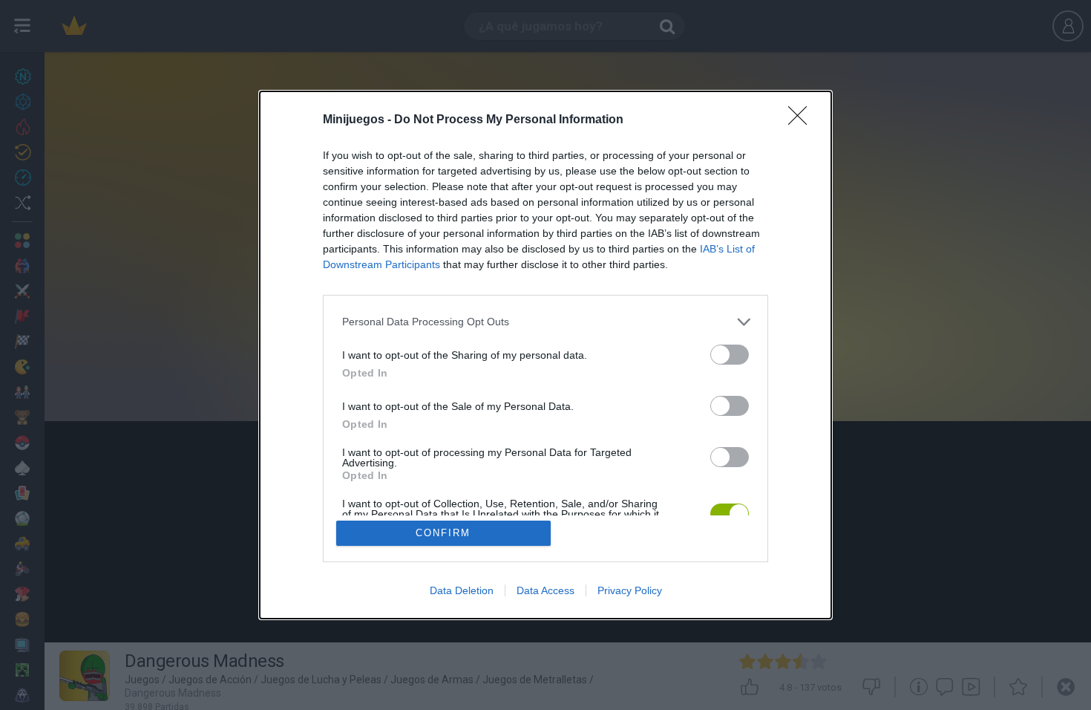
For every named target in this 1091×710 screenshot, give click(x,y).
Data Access (545, 590)
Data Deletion (462, 590)
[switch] (729, 355)
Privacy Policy (629, 590)
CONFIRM (443, 532)
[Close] (802, 120)
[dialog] (545, 355)
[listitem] (545, 322)
